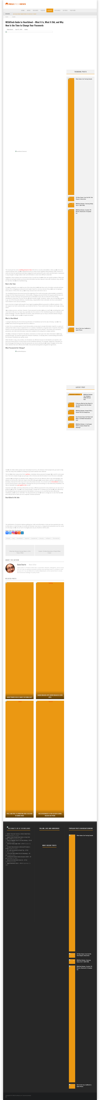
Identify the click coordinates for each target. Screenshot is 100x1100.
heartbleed (20, 538)
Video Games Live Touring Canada (84, 79)
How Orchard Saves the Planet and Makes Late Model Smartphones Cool (84, 418)
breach (8, 538)
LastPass (27, 474)
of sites (30, 270)
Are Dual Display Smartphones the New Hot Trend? (24, 14)
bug (13, 538)
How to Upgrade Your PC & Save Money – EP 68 (19, 840)
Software (48, 538)
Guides (50, 10)
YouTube (73, 10)
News (28, 10)
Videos (43, 10)
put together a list (22, 485)
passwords (34, 538)
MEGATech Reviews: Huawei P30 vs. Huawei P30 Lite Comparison (84, 411)
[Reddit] (19, 532)
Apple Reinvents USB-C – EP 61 (15, 863)
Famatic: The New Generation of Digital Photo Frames (49, 552)
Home (23, 10)
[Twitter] (10, 532)
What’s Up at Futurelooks (20, 828)
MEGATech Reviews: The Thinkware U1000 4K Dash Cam (88, 397)
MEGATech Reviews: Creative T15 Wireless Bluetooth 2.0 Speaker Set (83, 211)
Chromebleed (54, 482)
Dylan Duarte (10, 29)
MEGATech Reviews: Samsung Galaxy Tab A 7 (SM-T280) (84, 204)
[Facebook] (7, 532)
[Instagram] (13, 532)
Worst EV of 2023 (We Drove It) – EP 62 (17, 860)
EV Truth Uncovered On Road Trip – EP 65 (17, 850)
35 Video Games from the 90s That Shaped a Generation (84, 198)
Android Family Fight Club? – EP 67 (15, 843)
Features (57, 10)
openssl (27, 538)
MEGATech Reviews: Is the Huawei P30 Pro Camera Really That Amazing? (84, 425)
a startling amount (23, 270)
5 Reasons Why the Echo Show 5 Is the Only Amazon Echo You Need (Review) (84, 405)
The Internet (56, 538)
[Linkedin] (22, 532)
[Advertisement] (34, 511)
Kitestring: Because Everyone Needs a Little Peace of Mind (20, 552)
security (42, 538)
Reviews (35, 10)
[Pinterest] (16, 532)
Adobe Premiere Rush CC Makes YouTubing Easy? (19, 697)
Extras (65, 10)
